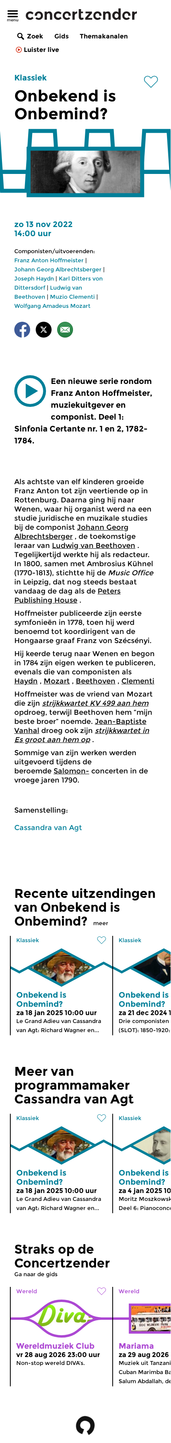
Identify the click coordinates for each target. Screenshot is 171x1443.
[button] (30, 391)
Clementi (137, 681)
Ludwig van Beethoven (93, 545)
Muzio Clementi (72, 296)
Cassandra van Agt (48, 827)
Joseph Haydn (34, 278)
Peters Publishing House (67, 596)
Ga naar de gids (36, 1274)
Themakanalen (104, 36)
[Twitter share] (44, 331)
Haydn (26, 681)
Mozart (57, 681)
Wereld (26, 1291)
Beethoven (95, 681)
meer (100, 923)
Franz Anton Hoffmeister (49, 260)
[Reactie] (65, 331)
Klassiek (30, 77)
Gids (61, 36)
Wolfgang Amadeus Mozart (52, 305)
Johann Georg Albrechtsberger (58, 269)
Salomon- (71, 771)
